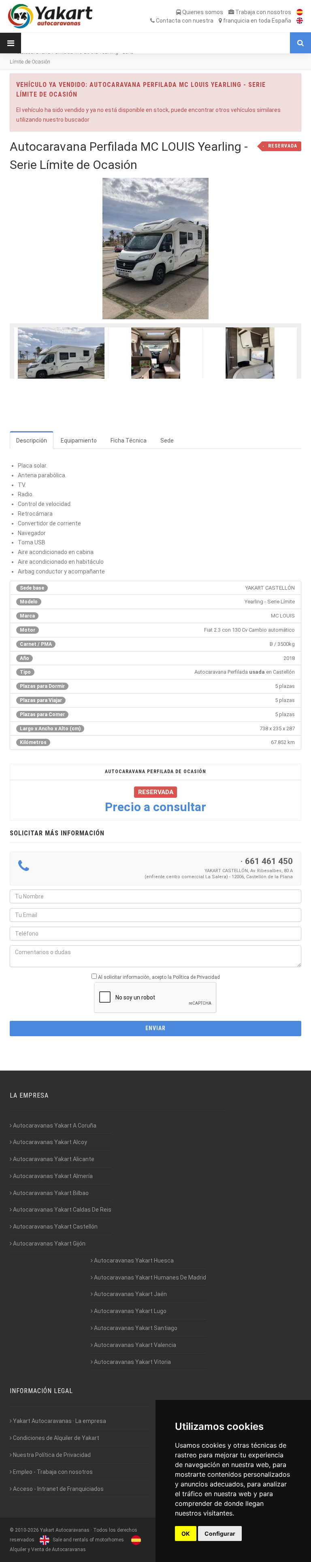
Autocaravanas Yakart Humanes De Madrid (149, 1277)
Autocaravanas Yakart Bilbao (50, 1193)
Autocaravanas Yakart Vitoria (132, 1362)
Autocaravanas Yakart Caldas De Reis (61, 1209)
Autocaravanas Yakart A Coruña (54, 1125)
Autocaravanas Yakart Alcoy (49, 1142)
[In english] (297, 20)
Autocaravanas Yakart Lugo (129, 1311)
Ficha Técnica (129, 440)
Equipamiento (79, 440)
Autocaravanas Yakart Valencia (134, 1345)
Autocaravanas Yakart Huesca (133, 1260)
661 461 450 (269, 861)
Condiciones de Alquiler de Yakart (55, 1438)
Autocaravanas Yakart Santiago (135, 1328)
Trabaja (262, 12)
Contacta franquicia (223, 20)
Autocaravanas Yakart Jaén (130, 1294)
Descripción (31, 440)
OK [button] (185, 1533)
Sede (167, 440)
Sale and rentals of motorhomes (87, 1540)
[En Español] (297, 12)
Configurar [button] (219, 1533)
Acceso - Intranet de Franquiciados (58, 1489)
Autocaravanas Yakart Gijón (48, 1243)
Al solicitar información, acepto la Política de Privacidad (159, 977)
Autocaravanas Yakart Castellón (55, 1226)
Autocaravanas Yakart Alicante (53, 1159)
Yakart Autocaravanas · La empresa (59, 1421)
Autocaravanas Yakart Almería (52, 1176)
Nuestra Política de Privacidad (51, 1455)
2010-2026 (27, 1530)
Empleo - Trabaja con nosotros (52, 1472)
